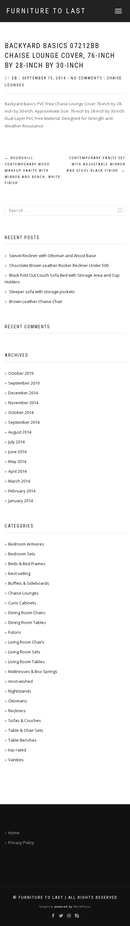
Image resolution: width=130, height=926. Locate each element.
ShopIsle (46, 906)
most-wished (20, 681)
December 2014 (23, 393)
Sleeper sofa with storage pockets (42, 291)
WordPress (82, 906)
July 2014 (16, 442)
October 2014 (20, 412)
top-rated (17, 750)
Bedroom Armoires (26, 544)
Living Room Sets (24, 652)
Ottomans (17, 701)
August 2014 (19, 432)
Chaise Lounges (23, 593)
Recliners (17, 710)
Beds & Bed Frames (26, 563)
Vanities (16, 759)
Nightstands (19, 691)
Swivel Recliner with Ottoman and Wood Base (52, 255)
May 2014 (17, 461)
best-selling (19, 573)
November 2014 (23, 402)
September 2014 (23, 422)
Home (14, 833)
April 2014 (17, 471)
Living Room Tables (26, 661)
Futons (14, 632)
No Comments (86, 78)
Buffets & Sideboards (28, 583)
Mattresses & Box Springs (32, 671)
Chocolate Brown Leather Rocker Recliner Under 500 (59, 265)
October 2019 (20, 373)
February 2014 (21, 491)
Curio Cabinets (22, 603)
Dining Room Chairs (26, 612)
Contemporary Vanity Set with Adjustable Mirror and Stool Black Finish (96, 164)
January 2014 (20, 500)
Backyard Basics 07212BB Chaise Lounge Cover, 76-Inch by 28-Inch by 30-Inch (60, 55)
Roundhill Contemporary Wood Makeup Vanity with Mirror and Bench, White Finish (33, 170)
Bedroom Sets (21, 554)
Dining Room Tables (27, 622)
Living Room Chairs (26, 642)
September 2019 (23, 383)
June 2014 (17, 451)
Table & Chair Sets (25, 730)
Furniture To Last (46, 11)
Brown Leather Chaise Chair (35, 301)
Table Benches (22, 740)
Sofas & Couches (24, 720)
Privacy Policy (21, 842)
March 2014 (19, 481)
